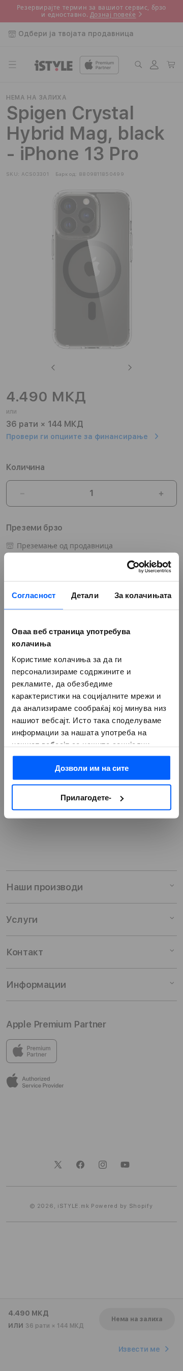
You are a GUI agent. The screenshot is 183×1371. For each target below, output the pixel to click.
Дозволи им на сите (92, 767)
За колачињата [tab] (142, 594)
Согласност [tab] (33, 594)
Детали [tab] (85, 594)
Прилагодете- (85, 797)
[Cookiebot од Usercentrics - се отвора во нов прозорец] (129, 567)
